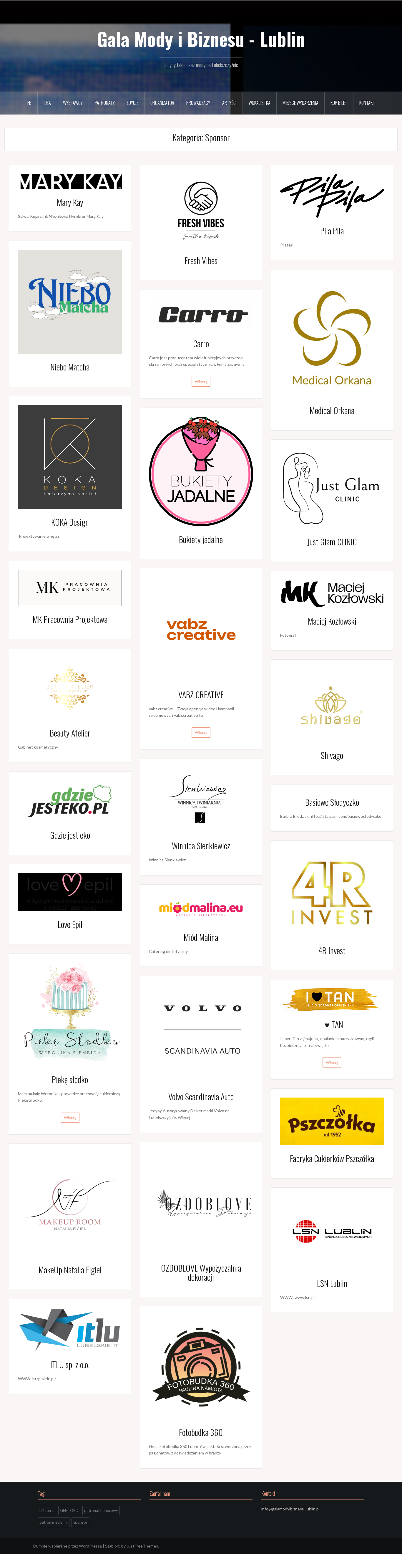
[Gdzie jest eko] (70, 800)
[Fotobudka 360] (201, 1366)
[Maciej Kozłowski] (332, 593)
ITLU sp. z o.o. (69, 1364)
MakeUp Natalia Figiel (70, 1270)
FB (29, 102)
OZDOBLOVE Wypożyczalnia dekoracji (201, 1272)
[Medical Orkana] (332, 337)
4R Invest (331, 950)
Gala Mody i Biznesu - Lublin (201, 38)
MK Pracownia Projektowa (70, 619)
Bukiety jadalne (201, 539)
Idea (47, 102)
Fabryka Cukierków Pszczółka (332, 1158)
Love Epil (70, 924)
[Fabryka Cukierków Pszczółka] (332, 1120)
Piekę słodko (70, 1079)
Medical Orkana (332, 410)
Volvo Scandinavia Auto (201, 1096)
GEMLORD (69, 1510)
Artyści (229, 102)
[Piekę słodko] (70, 1013)
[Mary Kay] (70, 180)
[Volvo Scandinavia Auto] (201, 1033)
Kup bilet (338, 102)
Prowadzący (198, 102)
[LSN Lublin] (332, 1232)
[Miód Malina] (201, 908)
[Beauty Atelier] (70, 687)
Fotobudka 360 (201, 1432)
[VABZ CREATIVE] (201, 628)
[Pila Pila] (332, 195)
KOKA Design (70, 522)
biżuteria (46, 1510)
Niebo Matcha (69, 367)
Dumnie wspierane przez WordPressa (67, 1545)
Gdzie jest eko (70, 835)
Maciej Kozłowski (332, 621)
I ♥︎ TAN (332, 1024)
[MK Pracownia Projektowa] (70, 587)
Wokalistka (259, 102)
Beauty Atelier (70, 733)
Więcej (201, 381)
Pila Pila (332, 231)
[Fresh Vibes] (201, 209)
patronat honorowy (101, 1510)
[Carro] (201, 313)
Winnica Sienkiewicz (201, 846)
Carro (201, 343)
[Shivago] (332, 704)
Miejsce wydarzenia (300, 102)
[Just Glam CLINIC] (332, 488)
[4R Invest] (332, 892)
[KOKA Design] (70, 456)
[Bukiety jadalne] (201, 470)
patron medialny (53, 1522)
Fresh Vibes (201, 260)
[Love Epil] (70, 891)
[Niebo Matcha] (70, 301)
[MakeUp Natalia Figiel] (70, 1204)
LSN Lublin (332, 1283)
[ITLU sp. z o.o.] (70, 1329)
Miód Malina (201, 937)
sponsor (80, 1522)
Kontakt (367, 102)
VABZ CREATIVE (201, 695)
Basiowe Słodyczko (332, 802)
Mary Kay (70, 202)
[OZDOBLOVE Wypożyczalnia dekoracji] (201, 1202)
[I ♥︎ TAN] (332, 999)
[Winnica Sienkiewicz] (201, 799)
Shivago (332, 755)
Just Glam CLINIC (332, 542)
